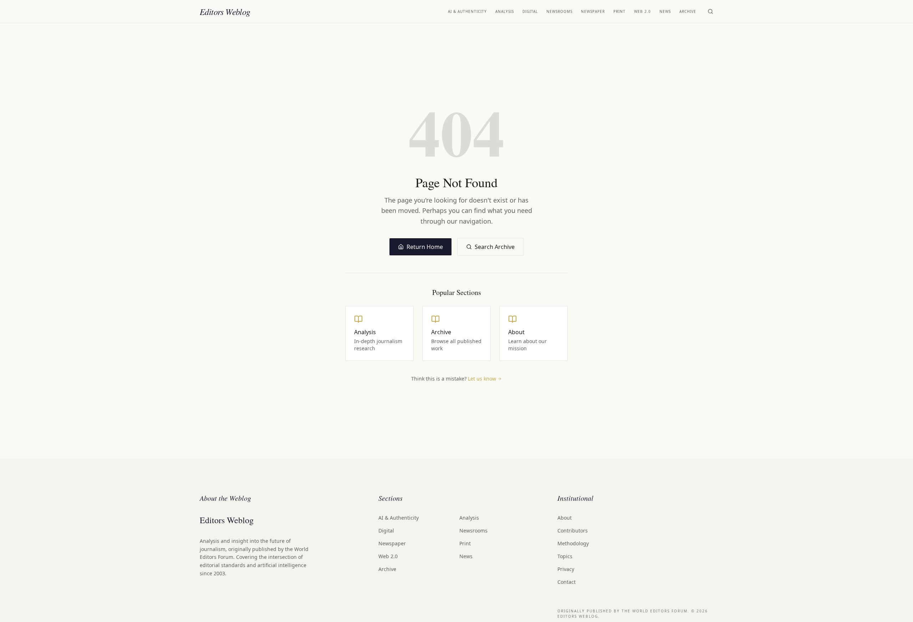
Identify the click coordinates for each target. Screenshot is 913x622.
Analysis (504, 11)
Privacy (565, 569)
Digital (530, 11)
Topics (564, 556)
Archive (687, 11)
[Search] (710, 11)
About (564, 517)
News (665, 11)
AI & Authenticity (467, 11)
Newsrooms (559, 11)
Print (619, 11)
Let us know (482, 378)
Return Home (425, 247)
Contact (566, 581)
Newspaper (593, 11)
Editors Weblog (225, 11)
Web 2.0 (642, 11)
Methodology (573, 543)
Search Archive (495, 247)
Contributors (572, 530)
